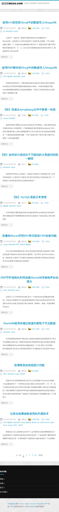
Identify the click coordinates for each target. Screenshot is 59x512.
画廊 (1, 483)
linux (5, 425)
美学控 (22, 244)
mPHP (20, 425)
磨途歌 (32, 506)
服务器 (28, 422)
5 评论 (47, 287)
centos (10, 425)
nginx (52, 422)
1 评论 (46, 115)
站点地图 (3, 492)
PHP (5, 76)
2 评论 (47, 28)
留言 (1, 488)
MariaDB (9, 31)
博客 (1, 479)
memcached (44, 422)
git (38, 422)
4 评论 (47, 419)
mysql (15, 31)
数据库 (10, 76)
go (4, 31)
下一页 (34, 455)
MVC (15, 425)
